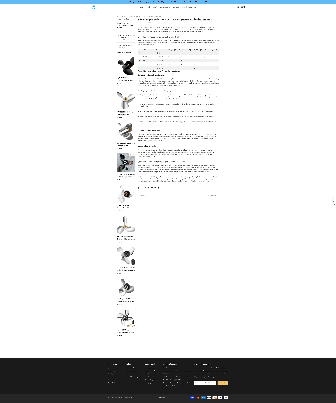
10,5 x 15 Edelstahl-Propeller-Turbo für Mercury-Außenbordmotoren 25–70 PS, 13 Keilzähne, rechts (126, 206)
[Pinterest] (145, 188)
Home (117, 16)
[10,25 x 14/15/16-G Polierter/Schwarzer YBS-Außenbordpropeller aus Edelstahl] (126, 66)
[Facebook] (138, 188)
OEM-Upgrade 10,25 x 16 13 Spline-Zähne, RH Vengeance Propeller (126, 144)
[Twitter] (142, 188)
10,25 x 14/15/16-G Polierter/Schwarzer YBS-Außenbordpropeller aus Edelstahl (125, 79)
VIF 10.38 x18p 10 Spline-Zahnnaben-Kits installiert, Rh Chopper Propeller (125, 238)
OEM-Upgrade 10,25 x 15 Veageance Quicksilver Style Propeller (126, 300)
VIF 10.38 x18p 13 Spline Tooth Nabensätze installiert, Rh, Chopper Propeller (125, 113)
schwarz (118, 86)
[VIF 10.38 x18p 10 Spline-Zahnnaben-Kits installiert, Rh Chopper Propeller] (126, 225)
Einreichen (223, 383)
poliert (121, 86)
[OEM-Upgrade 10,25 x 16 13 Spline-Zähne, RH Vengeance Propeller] (126, 131)
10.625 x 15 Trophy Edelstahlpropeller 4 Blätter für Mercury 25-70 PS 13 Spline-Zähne (125, 331)
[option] (168, 2)
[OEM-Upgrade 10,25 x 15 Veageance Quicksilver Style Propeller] (126, 287)
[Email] (155, 188)
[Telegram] (152, 188)
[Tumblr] (148, 188)
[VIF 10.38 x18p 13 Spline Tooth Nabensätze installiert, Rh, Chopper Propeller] (126, 100)
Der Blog (123, 16)
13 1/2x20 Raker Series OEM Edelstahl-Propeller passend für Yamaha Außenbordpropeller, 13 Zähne (126, 175)
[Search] (238, 7)
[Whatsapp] (158, 188)
